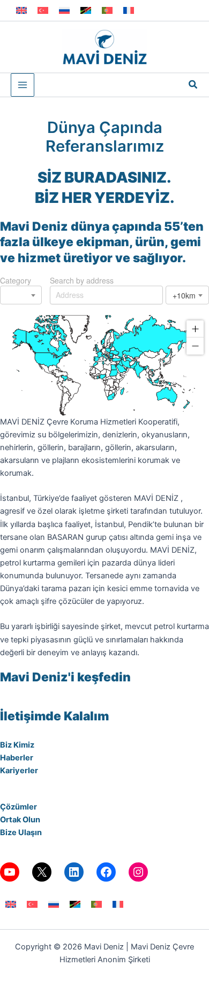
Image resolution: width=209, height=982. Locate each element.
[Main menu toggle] (22, 85)
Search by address (82, 280)
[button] (193, 84)
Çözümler (18, 807)
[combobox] (21, 295)
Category (15, 280)
